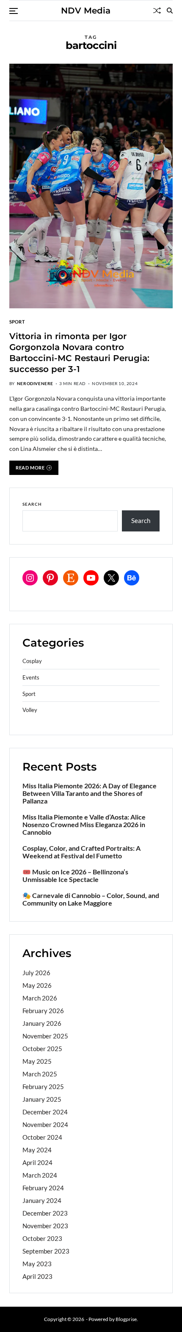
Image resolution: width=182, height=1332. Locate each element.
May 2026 (37, 985)
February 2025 (43, 1086)
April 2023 (37, 1276)
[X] (111, 577)
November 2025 (45, 1036)
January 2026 (41, 1023)
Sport (17, 321)
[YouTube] (91, 577)
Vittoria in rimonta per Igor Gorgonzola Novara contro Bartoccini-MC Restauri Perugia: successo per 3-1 (79, 352)
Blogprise (126, 1319)
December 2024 (45, 1112)
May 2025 (37, 1061)
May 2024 (37, 1150)
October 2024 (42, 1137)
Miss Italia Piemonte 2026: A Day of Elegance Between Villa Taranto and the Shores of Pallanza (89, 793)
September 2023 (45, 1251)
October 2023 (42, 1238)
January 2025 (41, 1099)
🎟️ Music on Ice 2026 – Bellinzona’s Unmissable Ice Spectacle (75, 875)
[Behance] (131, 577)
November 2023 (45, 1226)
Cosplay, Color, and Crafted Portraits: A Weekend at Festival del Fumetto (81, 852)
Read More (30, 467)
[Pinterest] (50, 577)
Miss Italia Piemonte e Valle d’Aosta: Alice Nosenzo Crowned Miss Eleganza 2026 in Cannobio (84, 824)
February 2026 (43, 1010)
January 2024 (41, 1200)
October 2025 (42, 1048)
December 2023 (45, 1213)
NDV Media (85, 10)
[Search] (170, 10)
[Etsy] (70, 577)
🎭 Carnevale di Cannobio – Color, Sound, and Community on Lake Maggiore (90, 899)
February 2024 (43, 1188)
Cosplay (32, 661)
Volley (29, 710)
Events (30, 677)
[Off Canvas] (13, 11)
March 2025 (39, 1074)
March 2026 (39, 998)
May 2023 (37, 1263)
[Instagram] (30, 577)
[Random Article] (157, 10)
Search (32, 504)
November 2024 (45, 1124)
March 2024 (39, 1175)
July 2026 (36, 972)
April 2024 (37, 1162)
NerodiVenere (35, 383)
